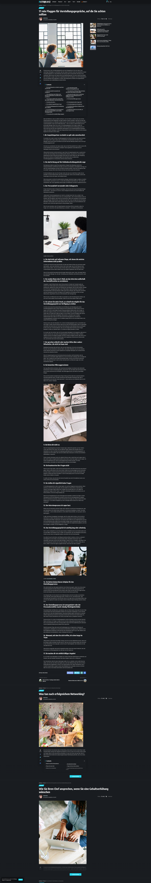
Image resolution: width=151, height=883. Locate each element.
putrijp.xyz (44, 1)
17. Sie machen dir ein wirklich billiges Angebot (55, 114)
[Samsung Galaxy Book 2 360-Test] (93, 47)
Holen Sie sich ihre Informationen (52, 763)
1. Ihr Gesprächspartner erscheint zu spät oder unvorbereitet (54, 88)
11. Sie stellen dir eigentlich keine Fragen (54, 104)
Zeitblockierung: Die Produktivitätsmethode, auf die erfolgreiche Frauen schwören (103, 30)
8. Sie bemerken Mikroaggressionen (74, 98)
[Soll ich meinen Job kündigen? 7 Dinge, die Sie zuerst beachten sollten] (93, 42)
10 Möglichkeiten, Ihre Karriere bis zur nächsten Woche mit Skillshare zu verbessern (104, 25)
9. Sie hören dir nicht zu (50, 102)
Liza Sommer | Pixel (51, 578)
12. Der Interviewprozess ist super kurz (74, 104)
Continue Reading (75, 776)
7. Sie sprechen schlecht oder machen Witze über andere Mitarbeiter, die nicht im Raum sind (54, 99)
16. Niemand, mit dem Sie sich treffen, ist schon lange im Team (74, 110)
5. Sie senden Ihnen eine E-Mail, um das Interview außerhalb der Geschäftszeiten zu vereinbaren (53, 95)
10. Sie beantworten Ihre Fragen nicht (74, 102)
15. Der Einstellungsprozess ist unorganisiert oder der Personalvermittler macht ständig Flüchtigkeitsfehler (54, 111)
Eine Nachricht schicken (71, 764)
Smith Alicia (45, 18)
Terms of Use (8, 880)
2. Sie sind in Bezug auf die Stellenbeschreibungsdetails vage (72, 88)
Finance (41, 7)
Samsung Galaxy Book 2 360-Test (103, 46)
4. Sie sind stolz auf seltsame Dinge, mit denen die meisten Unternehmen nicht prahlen (75, 92)
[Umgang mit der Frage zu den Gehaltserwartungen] (93, 36)
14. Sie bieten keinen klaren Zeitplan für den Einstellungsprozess (75, 107)
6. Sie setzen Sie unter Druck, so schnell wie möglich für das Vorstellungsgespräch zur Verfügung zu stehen (75, 95)
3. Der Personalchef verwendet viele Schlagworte (52, 92)
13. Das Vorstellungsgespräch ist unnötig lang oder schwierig (54, 107)
